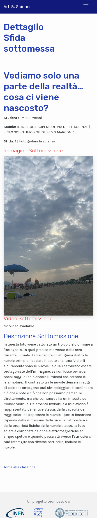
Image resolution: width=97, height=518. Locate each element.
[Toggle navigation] (88, 7)
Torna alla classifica (19, 467)
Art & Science (18, 6)
